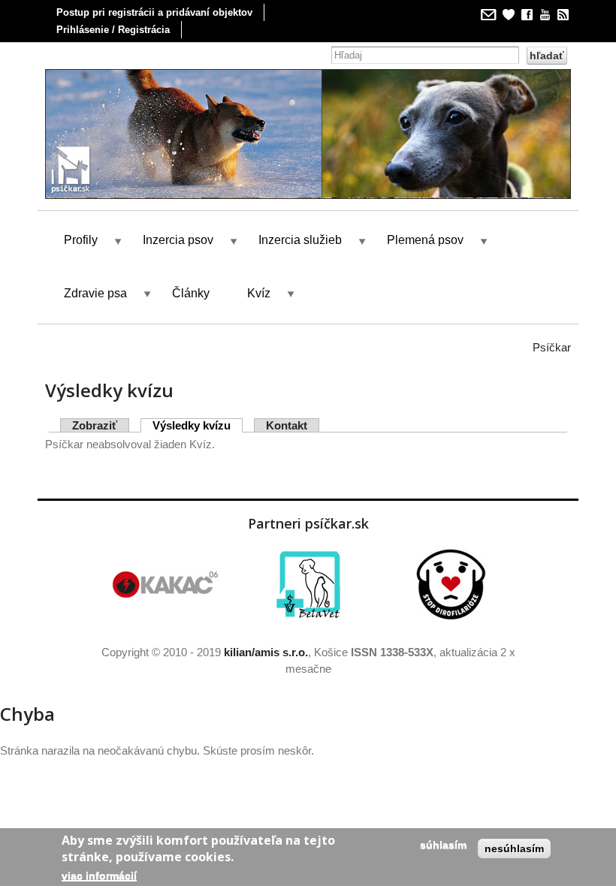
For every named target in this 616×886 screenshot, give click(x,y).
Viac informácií (99, 875)
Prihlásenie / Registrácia (113, 29)
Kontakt (286, 425)
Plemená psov (425, 240)
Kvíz (258, 293)
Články (191, 293)
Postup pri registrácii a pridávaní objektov (154, 12)
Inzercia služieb (300, 240)
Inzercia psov (178, 240)
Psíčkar (552, 347)
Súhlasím (443, 845)
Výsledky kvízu (197, 425)
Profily (81, 240)
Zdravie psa (95, 293)
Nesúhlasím (514, 848)
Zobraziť (94, 425)
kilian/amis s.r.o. (266, 652)
